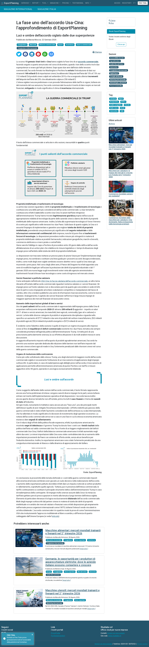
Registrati (126, 3)
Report (35, 3)
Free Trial (143, 3)
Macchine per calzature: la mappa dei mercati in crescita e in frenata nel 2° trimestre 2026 (120, 174)
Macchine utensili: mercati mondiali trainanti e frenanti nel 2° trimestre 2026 (72, 592)
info (87, 3)
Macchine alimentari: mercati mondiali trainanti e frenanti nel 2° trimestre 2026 (73, 532)
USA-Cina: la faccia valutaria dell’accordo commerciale (64, 281)
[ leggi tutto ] (84, 549)
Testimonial (77, 3)
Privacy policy (142, 644)
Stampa (98, 52)
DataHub (25, 3)
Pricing (65, 3)
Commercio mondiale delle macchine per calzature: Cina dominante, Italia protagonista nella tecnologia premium (121, 221)
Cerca (112, 21)
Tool (44, 3)
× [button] (32, 634)
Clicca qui (121, 44)
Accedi (117, 3)
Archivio (112, 124)
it (134, 3)
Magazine (54, 3)
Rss (112, 23)
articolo (55, 516)
